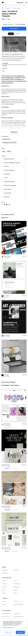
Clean (3, 151)
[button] (26, 2)
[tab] (14, 63)
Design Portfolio (6, 139)
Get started (20, 2)
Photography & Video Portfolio (9, 142)
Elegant (9, 151)
